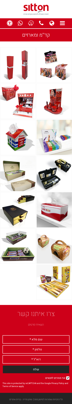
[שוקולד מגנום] (18, 210)
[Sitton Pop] (36, 8)
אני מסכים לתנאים (55, 378)
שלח (36, 369)
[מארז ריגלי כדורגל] (18, 246)
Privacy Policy (57, 383)
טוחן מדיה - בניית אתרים (20, 399)
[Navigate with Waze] (31, 23)
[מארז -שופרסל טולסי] (18, 173)
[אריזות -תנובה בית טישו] (18, 137)
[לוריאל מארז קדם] (18, 65)
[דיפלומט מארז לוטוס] (18, 101)
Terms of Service (10, 386)
